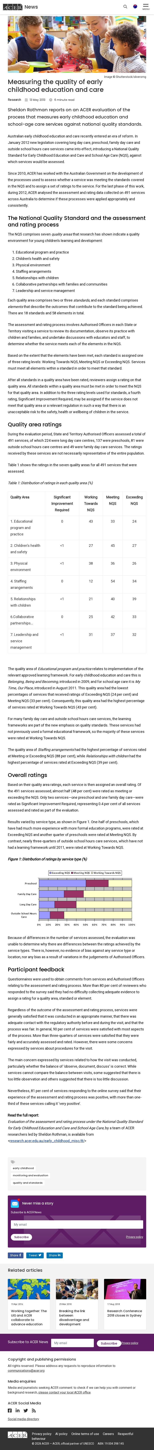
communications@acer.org (26, 1371)
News (31, 6)
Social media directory (23, 1419)
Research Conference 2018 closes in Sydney (124, 1313)
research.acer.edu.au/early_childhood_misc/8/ (47, 1141)
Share (14, 1255)
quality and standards (28, 1183)
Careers (108, 1434)
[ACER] (17, 1434)
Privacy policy (134, 1237)
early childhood (23, 1168)
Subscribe (21, 1237)
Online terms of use (85, 1434)
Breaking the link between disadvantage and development (74, 1318)
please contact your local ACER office (64, 1392)
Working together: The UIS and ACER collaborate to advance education (29, 1318)
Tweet (33, 1255)
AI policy (61, 1434)
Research (14, 100)
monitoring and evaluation (30, 1175)
